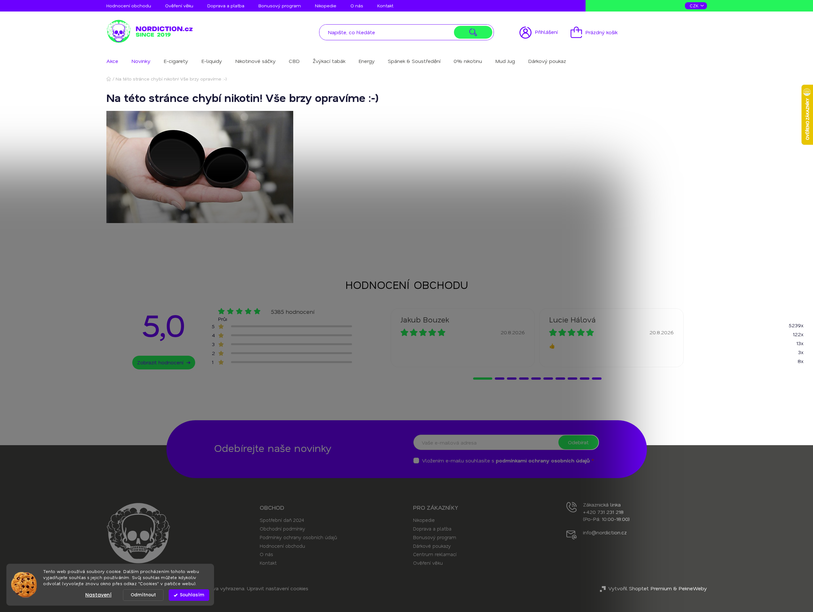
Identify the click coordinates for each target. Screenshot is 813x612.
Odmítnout (143, 595)
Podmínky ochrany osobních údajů (298, 537)
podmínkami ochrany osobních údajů (543, 460)
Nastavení (98, 595)
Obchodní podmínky (282, 528)
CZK (695, 6)
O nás (356, 6)
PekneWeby (693, 588)
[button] (482, 378)
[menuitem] (112, 61)
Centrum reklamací (434, 554)
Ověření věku (179, 6)
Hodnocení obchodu (128, 6)
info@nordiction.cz (605, 532)
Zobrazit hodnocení (160, 362)
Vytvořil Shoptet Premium (640, 588)
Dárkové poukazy (432, 546)
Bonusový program (279, 6)
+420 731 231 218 (603, 511)
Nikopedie (325, 6)
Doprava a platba (225, 6)
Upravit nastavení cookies (277, 588)
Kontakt (385, 6)
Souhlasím (192, 595)
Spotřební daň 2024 (282, 520)
